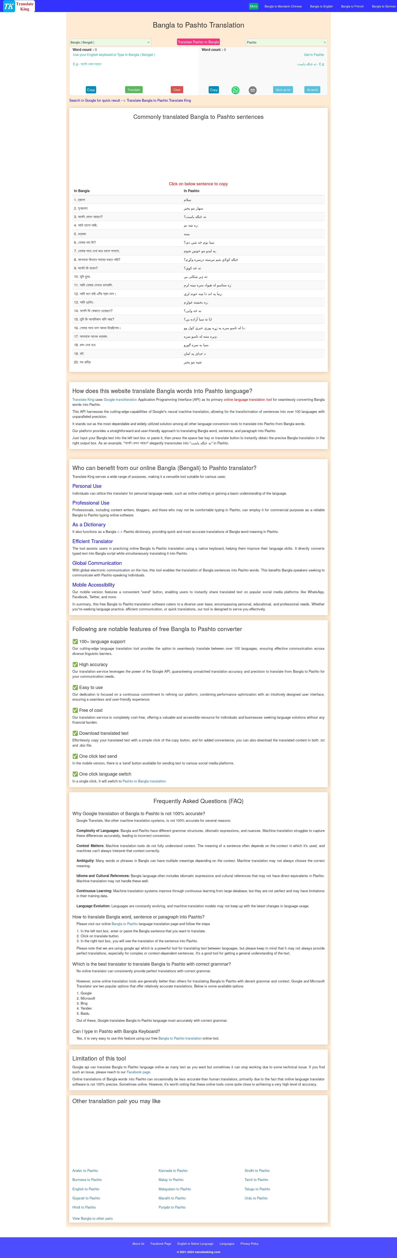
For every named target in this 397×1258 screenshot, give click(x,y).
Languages (227, 1243)
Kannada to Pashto (173, 1170)
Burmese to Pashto (87, 1179)
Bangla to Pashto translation (180, 1038)
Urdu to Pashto (256, 1197)
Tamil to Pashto (256, 1179)
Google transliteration (120, 399)
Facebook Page (161, 1243)
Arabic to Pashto (85, 1170)
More (253, 6)
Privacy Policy (249, 1243)
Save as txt (283, 90)
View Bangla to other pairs (92, 1218)
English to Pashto (85, 1188)
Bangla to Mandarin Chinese (283, 6)
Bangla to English (321, 6)
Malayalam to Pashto (175, 1188)
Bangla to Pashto (125, 923)
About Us (138, 1243)
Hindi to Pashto (84, 1207)
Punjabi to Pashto (172, 1207)
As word (312, 90)
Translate (134, 90)
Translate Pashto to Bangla (198, 41)
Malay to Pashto (171, 1179)
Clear (177, 90)
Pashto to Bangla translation (144, 780)
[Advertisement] (33, 95)
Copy (91, 89)
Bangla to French (352, 6)
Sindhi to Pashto (257, 1170)
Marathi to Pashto (172, 1197)
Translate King (83, 399)
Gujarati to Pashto (86, 1197)
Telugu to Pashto (257, 1188)
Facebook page (138, 1071)
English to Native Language (195, 1243)
